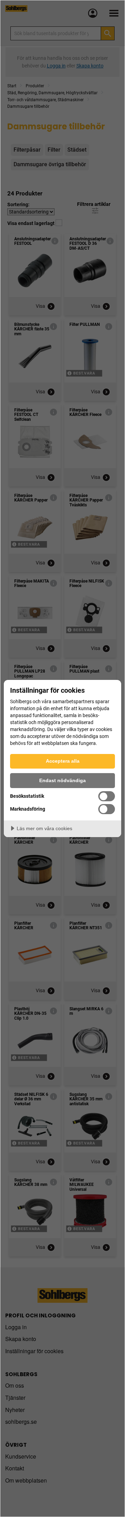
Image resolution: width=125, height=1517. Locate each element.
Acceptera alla (63, 761)
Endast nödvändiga (62, 780)
